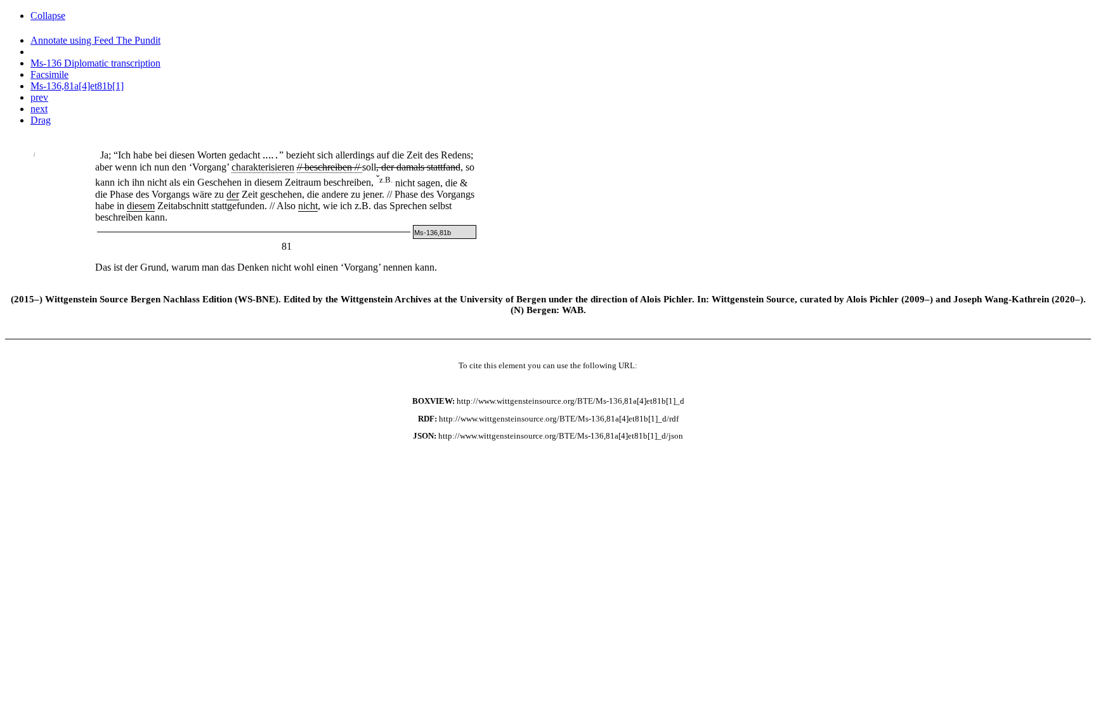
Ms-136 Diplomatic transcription (95, 63)
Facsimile (49, 74)
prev (39, 97)
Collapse (47, 15)
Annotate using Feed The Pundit (95, 40)
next (39, 108)
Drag (40, 120)
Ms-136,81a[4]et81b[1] (77, 85)
